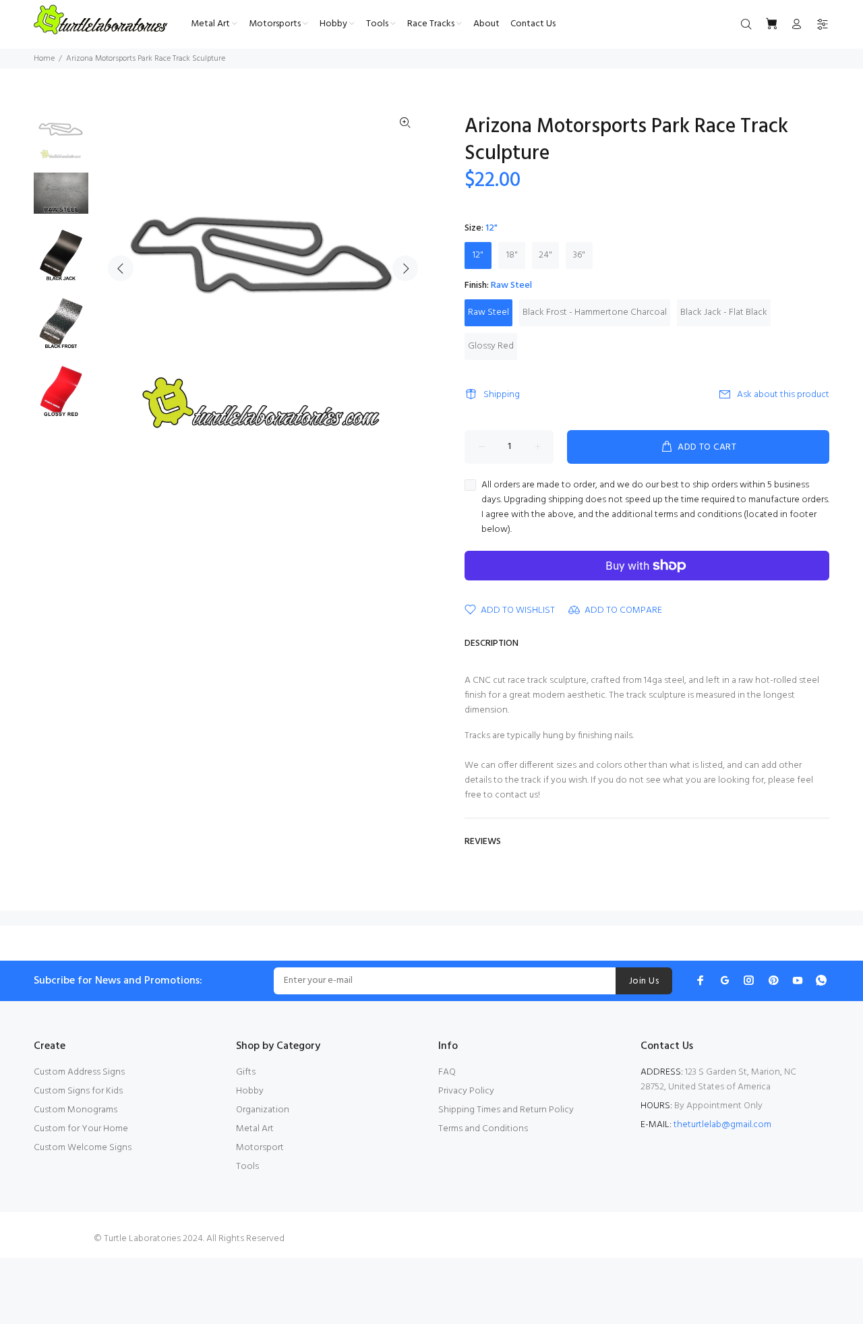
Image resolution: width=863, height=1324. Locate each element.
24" (545, 255)
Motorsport (260, 1147)
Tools (247, 1166)
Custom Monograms (75, 1110)
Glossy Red (491, 346)
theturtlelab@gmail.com (722, 1125)
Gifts (246, 1072)
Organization (262, 1110)
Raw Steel (488, 312)
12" (478, 255)
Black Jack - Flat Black (723, 312)
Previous (120, 268)
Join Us (644, 981)
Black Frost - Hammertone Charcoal (595, 312)
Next (405, 268)
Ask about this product (783, 394)
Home (44, 58)
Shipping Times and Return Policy (506, 1110)
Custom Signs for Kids (78, 1091)
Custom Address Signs (79, 1072)
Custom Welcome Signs (82, 1147)
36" (579, 255)
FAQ (447, 1072)
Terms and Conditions (483, 1129)
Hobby (250, 1091)
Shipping (501, 394)
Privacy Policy (466, 1091)
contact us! (517, 795)
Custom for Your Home (81, 1129)
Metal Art (255, 1129)
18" (512, 255)
